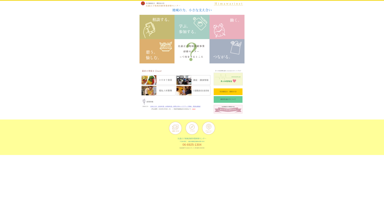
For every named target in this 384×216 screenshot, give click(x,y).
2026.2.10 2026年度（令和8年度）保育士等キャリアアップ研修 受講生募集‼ (175, 106)
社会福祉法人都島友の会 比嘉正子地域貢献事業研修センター (160, 4)
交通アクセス (192, 128)
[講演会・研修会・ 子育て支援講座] (192, 37)
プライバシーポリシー (208, 128)
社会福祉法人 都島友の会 (228, 91)
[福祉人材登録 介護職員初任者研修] (227, 37)
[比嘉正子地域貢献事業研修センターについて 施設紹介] (192, 62)
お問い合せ (175, 128)
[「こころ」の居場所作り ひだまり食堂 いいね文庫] (157, 62)
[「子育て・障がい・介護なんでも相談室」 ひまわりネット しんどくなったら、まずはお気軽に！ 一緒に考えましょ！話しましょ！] (157, 37)
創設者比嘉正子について (228, 99)
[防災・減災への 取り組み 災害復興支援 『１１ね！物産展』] (227, 62)
